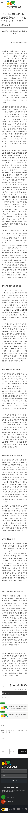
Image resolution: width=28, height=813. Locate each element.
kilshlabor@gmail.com (10, 787)
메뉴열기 (2, 1)
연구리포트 (6, 697)
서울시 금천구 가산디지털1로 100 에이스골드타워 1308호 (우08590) (13, 791)
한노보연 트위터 (14, 809)
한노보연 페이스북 (22, 809)
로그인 (10, 809)
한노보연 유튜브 (18, 809)
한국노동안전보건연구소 (14, 4)
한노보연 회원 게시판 (26, 809)
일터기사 (7, 693)
